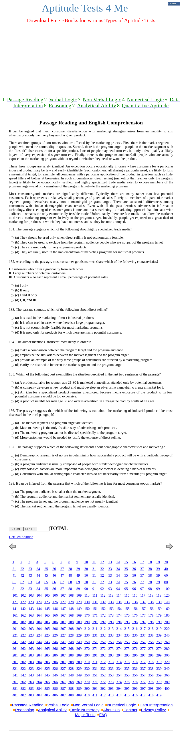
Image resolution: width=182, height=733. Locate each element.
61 (14, 582)
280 (167, 648)
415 (127, 695)
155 (127, 609)
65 (46, 582)
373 (111, 682)
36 (134, 569)
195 (127, 622)
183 (31, 622)
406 (55, 695)
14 (118, 562)
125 (47, 602)
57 (142, 575)
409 (79, 695)
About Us (111, 710)
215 (127, 629)
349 (79, 675)
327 (63, 668)
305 (47, 662)
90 (86, 589)
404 (39, 695)
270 (87, 648)
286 (55, 655)
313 (111, 662)
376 (135, 682)
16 (134, 562)
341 (15, 675)
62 (22, 582)
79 (158, 582)
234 (119, 635)
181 (15, 622)
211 (94, 629)
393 (111, 688)
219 (159, 629)
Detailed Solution (21, 537)
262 (23, 648)
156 (135, 609)
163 (31, 615)
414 (119, 695)
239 (159, 635)
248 (71, 642)
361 (15, 682)
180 (167, 615)
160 (167, 609)
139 (159, 602)
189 (79, 622)
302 (23, 662)
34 (118, 569)
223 (31, 635)
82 (22, 589)
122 (23, 602)
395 (127, 688)
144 (39, 609)
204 (39, 629)
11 (94, 562)
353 (111, 675)
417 (143, 695)
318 (151, 662)
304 (39, 662)
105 (47, 595)
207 (63, 629)
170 (87, 615)
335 (127, 668)
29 (78, 569)
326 (55, 668)
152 (103, 609)
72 (102, 582)
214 (119, 629)
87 (62, 589)
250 (87, 642)
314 (119, 662)
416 (135, 695)
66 (54, 582)
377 (143, 682)
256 (135, 642)
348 (71, 675)
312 (103, 662)
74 (118, 582)
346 (55, 675)
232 (103, 635)
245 (47, 642)
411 (94, 695)
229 (79, 635)
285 (47, 655)
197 (143, 622)
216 (135, 629)
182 (23, 622)
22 (22, 569)
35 (126, 569)
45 (46, 575)
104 (39, 595)
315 (127, 662)
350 (87, 675)
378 (151, 682)
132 (103, 602)
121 (15, 602)
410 (87, 695)
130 (87, 602)
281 (15, 655)
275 (127, 648)
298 (151, 655)
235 (127, 635)
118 (150, 595)
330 (87, 668)
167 (63, 615)
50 (86, 575)
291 (95, 655)
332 (103, 668)
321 (15, 668)
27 (62, 569)
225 (47, 635)
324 (39, 668)
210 (87, 629)
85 (46, 589)
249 (79, 642)
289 (79, 655)
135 (127, 602)
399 (159, 688)
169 (79, 615)
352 (103, 675)
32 (102, 569)
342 (23, 675)
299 (159, 655)
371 (95, 682)
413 (111, 695)
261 (15, 648)
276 (135, 648)
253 (111, 642)
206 (55, 629)
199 (159, 622)
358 (151, 675)
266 (55, 648)
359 (159, 675)
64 (38, 582)
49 (78, 575)
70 (86, 582)
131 (95, 602)
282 (23, 655)
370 (87, 682)
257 (143, 642)
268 (71, 648)
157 (143, 609)
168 (71, 615)
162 (23, 615)
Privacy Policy (153, 710)
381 (15, 688)
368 (71, 682)
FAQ (103, 715)
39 (158, 569)
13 (110, 562)
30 (86, 569)
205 (47, 629)
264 (39, 648)
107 (63, 595)
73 (110, 582)
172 (103, 615)
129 (79, 602)
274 (119, 648)
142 (23, 609)
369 (79, 682)
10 (86, 562)
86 (54, 589)
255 (127, 642)
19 (158, 562)
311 (94, 662)
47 (62, 575)
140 (167, 602)
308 (71, 662)
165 (47, 615)
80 (166, 582)
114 (118, 595)
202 (23, 629)
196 (135, 622)
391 (95, 688)
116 (134, 595)
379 (159, 682)
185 (47, 622)
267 (63, 648)
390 (87, 688)
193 (111, 622)
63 (30, 582)
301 (15, 662)
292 (103, 655)
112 (102, 595)
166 (55, 615)
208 (71, 629)
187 (63, 622)
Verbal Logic (58, 705)
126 (55, 602)
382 (23, 688)
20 (166, 562)
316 (135, 662)
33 (110, 569)
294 (119, 655)
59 (158, 575)
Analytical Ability (52, 710)
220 (167, 629)
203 (31, 629)
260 (167, 642)
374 (119, 682)
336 (135, 668)
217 (143, 629)
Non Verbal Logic (88, 705)
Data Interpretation (156, 705)
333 (111, 668)
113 (110, 595)
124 (39, 602)
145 (47, 609)
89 (78, 589)
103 (31, 595)
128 (71, 602)
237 (143, 635)
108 (71, 595)
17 (142, 562)
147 (63, 609)
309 (79, 662)
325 (47, 668)
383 (31, 688)
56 (134, 575)
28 (70, 569)
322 (23, 668)
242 (23, 642)
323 (31, 668)
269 (79, 648)
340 (167, 668)
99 (158, 589)
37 (142, 569)
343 (31, 675)
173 (111, 615)
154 (119, 609)
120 (167, 595)
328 (71, 668)
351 (95, 675)
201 (15, 629)
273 (111, 648)
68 (70, 582)
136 (135, 602)
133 (111, 602)
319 (159, 662)
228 (71, 635)
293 (111, 655)
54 (118, 575)
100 (167, 589)
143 (31, 609)
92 (102, 589)
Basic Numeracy (84, 710)
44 (38, 575)
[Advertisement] (91, 58)
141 (15, 609)
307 (63, 662)
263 (31, 648)
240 (167, 635)
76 (134, 582)
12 (102, 562)
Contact (130, 710)
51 (94, 575)
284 (39, 655)
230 (87, 635)
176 (135, 615)
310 (87, 662)
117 (142, 595)
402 (23, 695)
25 (46, 569)
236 (135, 635)
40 (166, 569)
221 (15, 635)
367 (63, 682)
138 (151, 602)
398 (151, 688)
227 (63, 635)
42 (22, 575)
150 (87, 609)
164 (39, 615)
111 (94, 595)
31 (94, 569)
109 (79, 595)
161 (15, 615)
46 (54, 575)
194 (119, 622)
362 (23, 682)
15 (126, 562)
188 (71, 622)
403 (31, 695)
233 (111, 635)
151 (95, 609)
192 (103, 622)
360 (167, 675)
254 (119, 642)
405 (47, 695)
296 (135, 655)
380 (167, 682)
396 (135, 688)
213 (111, 629)
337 (143, 668)
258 (151, 642)
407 (63, 695)
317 (143, 662)
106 (55, 595)
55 (126, 575)
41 (14, 575)
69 (78, 582)
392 (103, 688)
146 (55, 609)
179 (159, 615)
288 (71, 655)
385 (47, 688)
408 (71, 695)
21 (14, 569)
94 (118, 589)
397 (143, 688)
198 (151, 622)
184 (39, 622)
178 (151, 615)
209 (79, 629)
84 (38, 589)
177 (143, 615)
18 (150, 562)
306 (55, 662)
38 (150, 569)
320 (167, 662)
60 (166, 575)
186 (55, 622)
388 (71, 688)
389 (79, 688)
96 (134, 589)
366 (55, 682)
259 (159, 642)
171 (95, 615)
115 (126, 595)
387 (63, 688)
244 (39, 642)
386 (55, 688)
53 (110, 575)
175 (127, 615)
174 (119, 615)
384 (39, 688)
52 (102, 575)
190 (87, 622)
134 (119, 602)
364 (39, 682)
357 (143, 675)
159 (159, 609)
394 (119, 688)
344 (39, 675)
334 (119, 668)
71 (94, 582)
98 (150, 589)
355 (127, 675)
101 (15, 595)
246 (55, 642)
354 (119, 675)
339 (159, 668)
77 (142, 582)
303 (31, 662)
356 (135, 675)
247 (63, 642)
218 (151, 629)
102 (23, 595)
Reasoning (24, 710)
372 (103, 682)
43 (30, 575)
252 (103, 642)
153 (111, 609)
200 (167, 622)
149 (79, 609)
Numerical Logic (121, 705)
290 (87, 655)
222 (23, 635)
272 (103, 648)
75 (126, 582)
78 (150, 582)
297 (143, 655)
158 (151, 609)
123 (31, 602)
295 (127, 655)
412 (103, 695)
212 (103, 629)
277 (143, 648)
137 (143, 602)
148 (71, 609)
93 (110, 589)
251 (95, 642)
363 (31, 682)
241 (15, 642)
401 (15, 695)
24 (38, 569)
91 (94, 589)
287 (63, 655)
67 (62, 582)
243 (31, 642)
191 (95, 622)
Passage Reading (28, 705)
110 (86, 595)
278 (151, 648)
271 (95, 648)
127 (63, 602)
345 (47, 675)
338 (151, 668)
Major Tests (85, 715)
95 (126, 589)
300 (167, 655)
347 (63, 675)
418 (151, 695)
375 (127, 682)
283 (31, 655)
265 (47, 648)
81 (14, 589)
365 (47, 682)
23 (30, 569)
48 (70, 575)
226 (55, 635)
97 (142, 589)
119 (158, 595)
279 (159, 648)
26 (54, 569)
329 (79, 668)
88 (70, 589)
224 (39, 635)
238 (151, 635)
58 (150, 575)
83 (30, 589)
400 (167, 688)
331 (95, 668)
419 (159, 695)
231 (95, 635)
